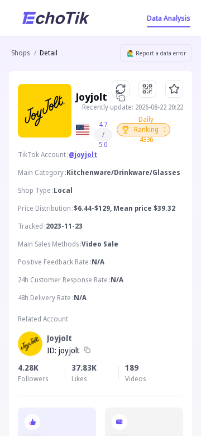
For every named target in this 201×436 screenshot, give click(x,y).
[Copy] (87, 350)
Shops (20, 53)
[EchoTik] (55, 18)
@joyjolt (83, 154)
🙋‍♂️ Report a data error (156, 53)
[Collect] (174, 89)
